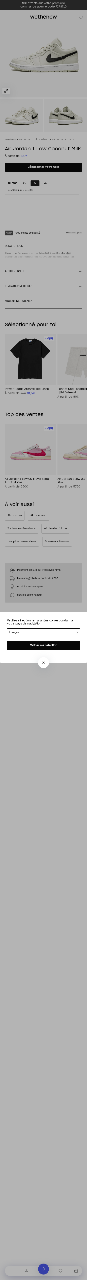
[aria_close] (43, 662)
